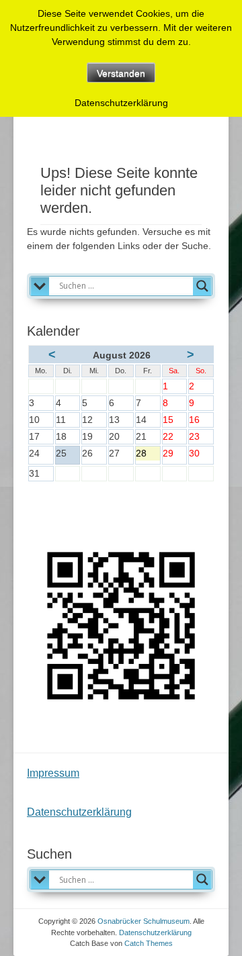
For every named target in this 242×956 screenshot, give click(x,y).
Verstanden (121, 73)
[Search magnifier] (202, 286)
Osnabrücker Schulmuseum (143, 921)
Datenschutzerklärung (79, 812)
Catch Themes (148, 943)
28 (148, 454)
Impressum (53, 773)
